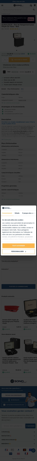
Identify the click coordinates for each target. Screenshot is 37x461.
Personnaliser (17, 251)
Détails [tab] (17, 213)
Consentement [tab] (7, 213)
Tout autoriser (18, 245)
